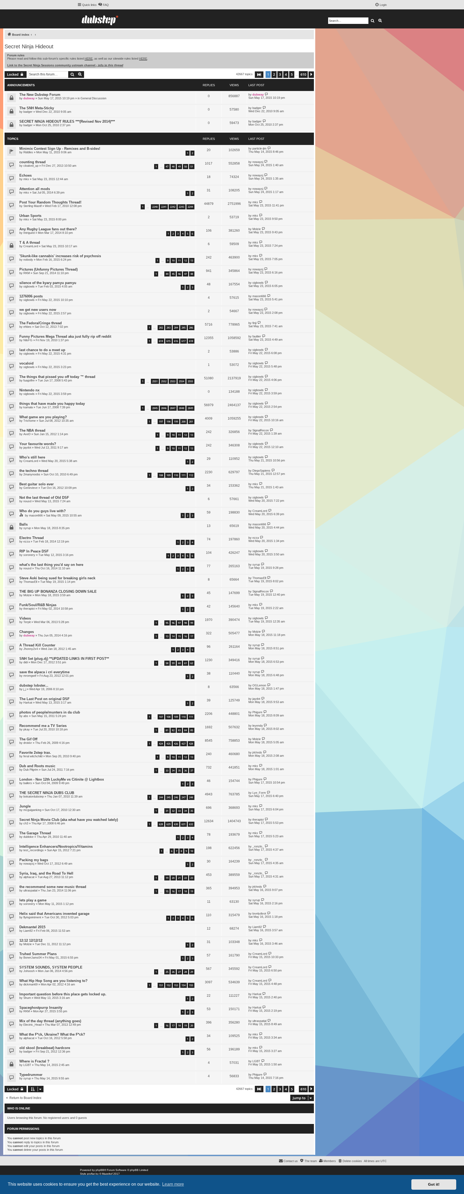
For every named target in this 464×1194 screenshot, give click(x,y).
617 (184, 341)
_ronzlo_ (258, 846)
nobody (28, 259)
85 (191, 730)
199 (176, 421)
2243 (181, 207)
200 (184, 421)
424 (161, 743)
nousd (27, 501)
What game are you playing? (43, 417)
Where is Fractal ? (34, 1061)
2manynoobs (31, 474)
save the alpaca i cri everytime (44, 672)
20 (173, 878)
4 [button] (286, 74)
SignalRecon (260, 430)
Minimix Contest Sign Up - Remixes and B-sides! (59, 149)
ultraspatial (30, 890)
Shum (27, 997)
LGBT (27, 1064)
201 (191, 421)
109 (168, 475)
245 (168, 797)
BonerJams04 (32, 957)
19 (167, 878)
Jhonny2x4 (30, 648)
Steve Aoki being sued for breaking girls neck (57, 578)
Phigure (257, 712)
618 (191, 341)
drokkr (27, 742)
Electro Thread (31, 538)
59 (173, 663)
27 (179, 972)
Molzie (256, 229)
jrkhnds (257, 752)
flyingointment (32, 917)
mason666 (259, 296)
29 (191, 972)
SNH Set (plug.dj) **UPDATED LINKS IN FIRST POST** (64, 659)
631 (184, 824)
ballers (27, 783)
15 (179, 636)
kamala (28, 407)
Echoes (25, 175)
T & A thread (29, 243)
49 (179, 166)
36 (185, 770)
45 (173, 274)
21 (179, 878)
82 (173, 730)
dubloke (28, 836)
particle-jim (259, 148)
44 (167, 274)
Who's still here (32, 457)
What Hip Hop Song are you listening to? (53, 981)
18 (185, 891)
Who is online (18, 1108)
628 (161, 824)
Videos (25, 618)
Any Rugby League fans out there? (48, 229)
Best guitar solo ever (36, 484)
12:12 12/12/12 (30, 940)
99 (191, 623)
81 (167, 730)
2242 (172, 207)
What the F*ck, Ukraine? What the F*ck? (52, 1034)
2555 (190, 381)
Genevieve (30, 487)
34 (173, 770)
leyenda (257, 725)
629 (168, 824)
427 (184, 743)
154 (184, 985)
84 (185, 730)
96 (173, 623)
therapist (29, 608)
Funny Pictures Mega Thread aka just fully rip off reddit (65, 336)
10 (173, 260)
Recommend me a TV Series (43, 726)
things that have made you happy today (52, 404)
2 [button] (274, 74)
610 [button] (303, 74)
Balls (23, 524)
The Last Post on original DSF (44, 699)
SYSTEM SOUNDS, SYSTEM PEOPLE (50, 967)
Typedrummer (30, 1075)
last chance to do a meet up (42, 350)
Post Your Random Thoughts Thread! (50, 202)
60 (179, 663)
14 (173, 636)
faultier (256, 336)
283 (168, 327)
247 (184, 797)
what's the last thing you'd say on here (51, 565)
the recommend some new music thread (52, 887)
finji (254, 323)
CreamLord (30, 246)
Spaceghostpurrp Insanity (40, 1008)
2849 (190, 408)
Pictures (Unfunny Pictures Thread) (48, 269)
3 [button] (280, 74)
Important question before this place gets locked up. (62, 994)
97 (179, 623)
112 (191, 475)
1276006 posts (31, 296)
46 (179, 274)
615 (168, 341)
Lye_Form (259, 792)
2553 (172, 381)
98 (185, 623)
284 (176, 327)
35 (179, 770)
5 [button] (292, 74)
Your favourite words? (37, 444)
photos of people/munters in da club (49, 712)
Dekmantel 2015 (32, 927)
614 (161, 341)
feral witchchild (32, 756)
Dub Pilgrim (30, 769)
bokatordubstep (33, 796)
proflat (91, 1173)
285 (184, 327)
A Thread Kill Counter (37, 645)
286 (191, 327)
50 (185, 166)
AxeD (27, 434)
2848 (181, 408)
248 (191, 797)
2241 (163, 207)
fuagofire (29, 380)
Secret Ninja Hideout (29, 46)
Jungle (25, 806)
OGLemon (259, 685)
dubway (29, 98)
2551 (155, 381)
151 (161, 985)
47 (167, 166)
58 (167, 663)
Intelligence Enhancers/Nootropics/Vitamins (56, 846)
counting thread (32, 162)
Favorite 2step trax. (35, 753)
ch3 (25, 823)
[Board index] (99, 19)
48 (173, 166)
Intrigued (29, 232)
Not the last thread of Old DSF (44, 498)
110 (176, 475)
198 (168, 421)
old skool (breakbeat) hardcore (44, 1048)
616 (176, 341)
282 (161, 327)
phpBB (100, 1169)
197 (161, 421)
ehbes (27, 326)
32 (173, 811)
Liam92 (28, 930)
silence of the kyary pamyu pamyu (47, 283)
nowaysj (257, 161)
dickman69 (30, 984)
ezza (26, 541)
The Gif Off (28, 739)
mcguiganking (32, 809)
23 (191, 878)
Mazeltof (107, 1173)
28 (185, 972)
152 (168, 985)
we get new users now (37, 310)
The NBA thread (32, 430)
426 (176, 743)
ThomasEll (30, 581)
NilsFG (27, 340)
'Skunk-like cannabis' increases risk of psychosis (60, 256)
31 (167, 811)
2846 (163, 408)
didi (25, 662)
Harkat (27, 702)
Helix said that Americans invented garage (54, 914)
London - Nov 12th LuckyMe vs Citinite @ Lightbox (61, 779)
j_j (24, 689)
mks (26, 179)
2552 (163, 381)
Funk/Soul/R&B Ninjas (37, 605)
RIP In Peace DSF (34, 551)
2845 (155, 408)
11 (179, 260)
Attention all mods (34, 189)
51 (191, 166)
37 (191, 770)
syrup (27, 528)
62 (191, 663)
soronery (29, 554)
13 (191, 260)
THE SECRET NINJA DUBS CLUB (46, 793)
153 (176, 985)
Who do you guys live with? (42, 511)
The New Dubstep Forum (39, 95)
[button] (259, 74)
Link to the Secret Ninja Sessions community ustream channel (51, 65)
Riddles (28, 152)
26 (173, 972)
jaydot (27, 447)
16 (185, 636)
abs (25, 716)
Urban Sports (30, 216)
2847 (172, 408)
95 (167, 623)
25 (167, 972)
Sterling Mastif (32, 206)
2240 (155, 207)
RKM (26, 273)
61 (185, 663)
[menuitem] (103, 5)
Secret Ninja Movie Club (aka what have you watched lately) (68, 820)
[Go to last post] (266, 94)
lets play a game (32, 900)
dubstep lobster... (33, 685)
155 (191, 985)
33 (167, 770)
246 (176, 797)
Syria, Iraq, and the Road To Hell (46, 873)
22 (185, 878)
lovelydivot (259, 913)
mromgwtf (29, 675)
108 (161, 475)
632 (191, 824)
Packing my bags (33, 860)
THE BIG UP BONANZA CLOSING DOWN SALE (58, 591)
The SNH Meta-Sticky (36, 108)
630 (176, 824)
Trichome (29, 420)
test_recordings (33, 850)
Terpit (27, 622)
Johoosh (29, 971)
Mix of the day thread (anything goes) (50, 1021)
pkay (26, 729)
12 (185, 260)
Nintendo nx (29, 390)
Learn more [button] (173, 1184)
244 (161, 797)
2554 (181, 381)
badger (27, 111)
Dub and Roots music (37, 766)
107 (161, 717)
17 (191, 636)
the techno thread (33, 471)
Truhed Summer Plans (38, 954)
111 (184, 475)
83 (179, 730)
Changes (26, 632)
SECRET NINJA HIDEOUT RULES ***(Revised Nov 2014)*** (67, 121)
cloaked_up (30, 165)
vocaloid (26, 363)
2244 (190, 207)
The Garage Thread (35, 833)
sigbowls (29, 286)
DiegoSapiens (261, 470)
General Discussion (93, 98)
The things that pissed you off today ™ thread (57, 377)
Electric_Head (32, 1024)
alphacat (28, 877)
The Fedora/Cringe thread (40, 323)
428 (191, 743)
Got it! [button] (434, 1184)
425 (168, 743)
